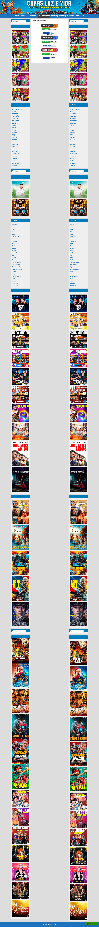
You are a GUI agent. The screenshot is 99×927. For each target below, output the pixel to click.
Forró (13, 243)
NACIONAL (15, 146)
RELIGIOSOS (16, 153)
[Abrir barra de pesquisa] (83, 16)
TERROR (14, 165)
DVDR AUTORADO (17, 109)
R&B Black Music (17, 269)
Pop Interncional (17, 262)
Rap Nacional (16, 267)
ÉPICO (14, 130)
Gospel (14, 248)
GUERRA (14, 137)
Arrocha (14, 224)
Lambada (14, 253)
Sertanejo (15, 283)
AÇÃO (14, 111)
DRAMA (14, 128)
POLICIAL (15, 151)
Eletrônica (15, 238)
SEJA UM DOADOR (44, 16)
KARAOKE (15, 144)
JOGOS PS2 (15, 142)
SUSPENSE (15, 163)
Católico (14, 231)
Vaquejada (15, 285)
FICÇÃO (14, 135)
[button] (91, 923)
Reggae (14, 271)
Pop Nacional (16, 264)
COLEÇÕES (15, 121)
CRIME (14, 125)
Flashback (15, 241)
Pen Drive (15, 260)
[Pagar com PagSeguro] (49, 29)
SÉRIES (14, 160)
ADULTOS (15, 114)
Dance (14, 234)
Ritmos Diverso (16, 276)
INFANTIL (14, 139)
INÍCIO (17, 16)
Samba (14, 281)
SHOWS (14, 158)
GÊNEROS (33, 16)
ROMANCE (15, 156)
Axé (13, 227)
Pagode (14, 257)
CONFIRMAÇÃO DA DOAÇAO (59, 16)
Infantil (14, 250)
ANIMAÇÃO (15, 116)
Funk (13, 246)
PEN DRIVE (15, 149)
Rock (13, 278)
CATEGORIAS (23, 16)
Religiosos (15, 274)
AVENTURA (15, 118)
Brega (13, 229)
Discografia (15, 236)
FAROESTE (15, 132)
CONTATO (72, 16)
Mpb (13, 255)
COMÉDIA (15, 123)
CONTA (77, 16)
